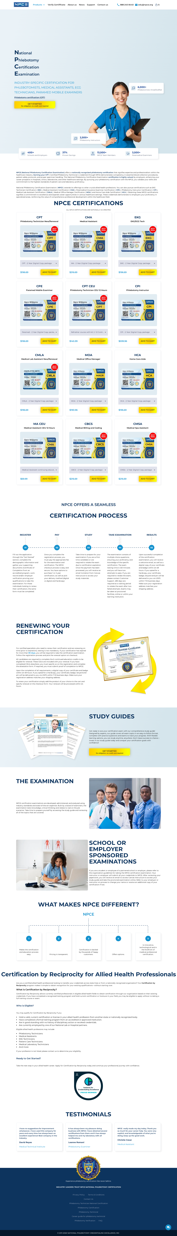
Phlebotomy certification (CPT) (29, 97)
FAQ (100, 1221)
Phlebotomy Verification (85, 1221)
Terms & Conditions (96, 1195)
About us (72, 5)
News (82, 5)
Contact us (102, 5)
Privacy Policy (79, 1195)
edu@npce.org (144, 4)
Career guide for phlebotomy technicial (88, 1216)
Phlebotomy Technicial (88, 1212)
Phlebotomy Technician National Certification (88, 1203)
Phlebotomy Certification (88, 1208)
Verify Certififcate (56, 5)
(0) (159, 5)
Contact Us (88, 1199)
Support (91, 5)
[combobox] (39, 263)
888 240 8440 (125, 4)
